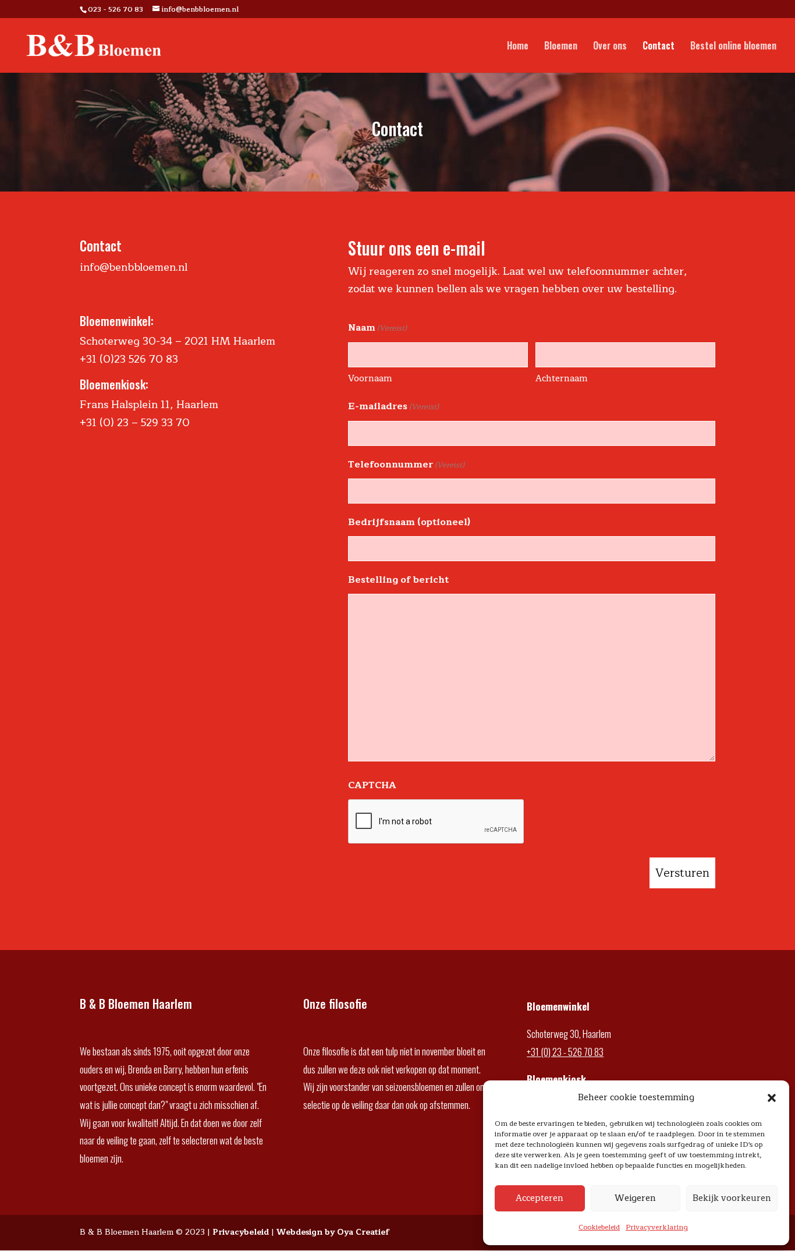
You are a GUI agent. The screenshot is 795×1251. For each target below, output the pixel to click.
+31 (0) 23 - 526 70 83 (565, 1051)
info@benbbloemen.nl (133, 267)
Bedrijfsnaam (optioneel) (409, 522)
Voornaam (370, 378)
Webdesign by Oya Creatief (333, 1232)
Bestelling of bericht (398, 579)
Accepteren (539, 1198)
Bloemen (560, 46)
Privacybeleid (240, 1232)
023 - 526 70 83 (115, 9)
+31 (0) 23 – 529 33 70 (135, 422)
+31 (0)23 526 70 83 (129, 359)
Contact (659, 46)
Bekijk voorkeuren (732, 1198)
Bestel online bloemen (733, 46)
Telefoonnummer (406, 464)
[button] (772, 1098)
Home (517, 46)
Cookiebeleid (599, 1227)
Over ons (610, 46)
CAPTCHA (372, 785)
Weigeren (635, 1198)
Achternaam (561, 378)
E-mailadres (393, 406)
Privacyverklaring (657, 1227)
